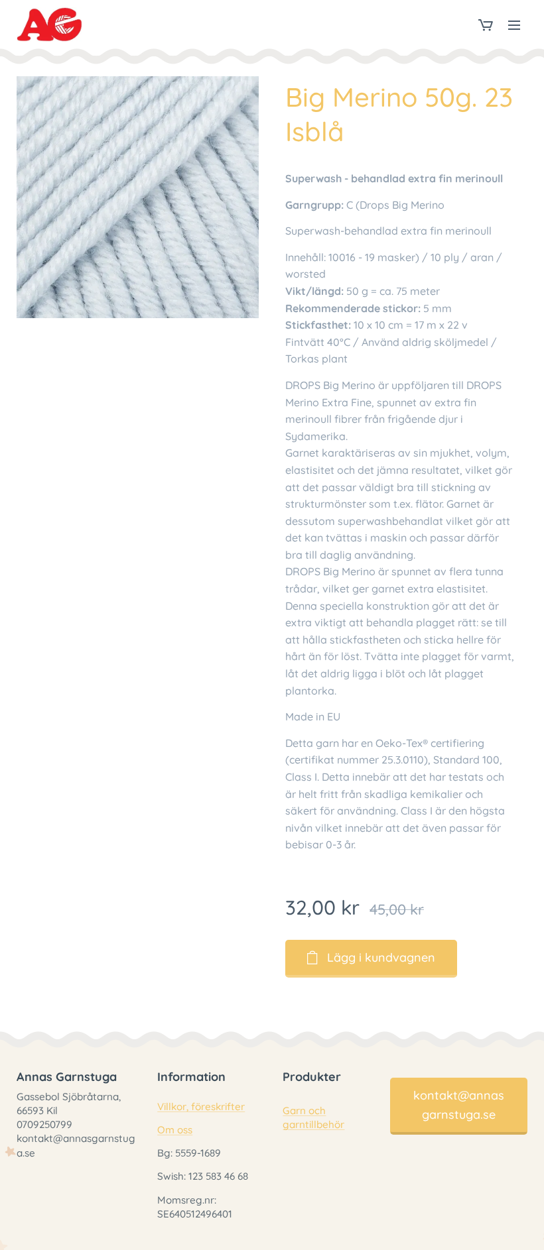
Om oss (174, 1129)
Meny (514, 24)
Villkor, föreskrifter (201, 1106)
